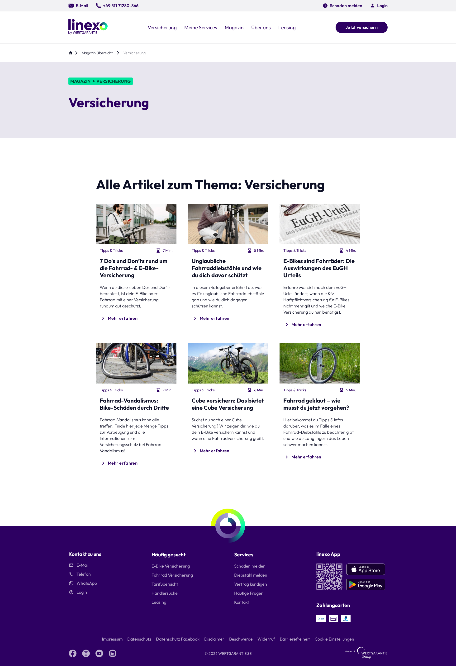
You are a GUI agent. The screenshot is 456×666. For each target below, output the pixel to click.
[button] (379, 5)
